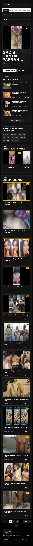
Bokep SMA (22, 137)
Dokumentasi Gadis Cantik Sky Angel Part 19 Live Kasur (20, 111)
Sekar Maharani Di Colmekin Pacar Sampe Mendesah (16, 203)
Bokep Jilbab (22, 134)
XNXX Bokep (13, 134)
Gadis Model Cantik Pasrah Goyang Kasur (19, 92)
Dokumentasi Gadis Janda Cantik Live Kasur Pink (15, 231)
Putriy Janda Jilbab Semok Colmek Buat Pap (15, 427)
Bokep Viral (6, 140)
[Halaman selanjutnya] (29, 521)
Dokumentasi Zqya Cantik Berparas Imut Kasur (16, 371)
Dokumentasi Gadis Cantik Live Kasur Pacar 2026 (20, 83)
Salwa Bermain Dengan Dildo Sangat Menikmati (14, 259)
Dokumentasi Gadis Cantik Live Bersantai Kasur (16, 455)
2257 (27, 539)
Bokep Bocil (6, 137)
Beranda (5, 10)
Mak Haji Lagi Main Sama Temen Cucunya (16, 315)
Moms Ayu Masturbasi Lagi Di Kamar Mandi (15, 343)
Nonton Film (10, 70)
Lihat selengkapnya (15, 120)
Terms (23, 539)
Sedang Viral (17, 10)
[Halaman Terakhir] (16, 525)
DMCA (4, 541)
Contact (16, 541)
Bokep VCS (5, 134)
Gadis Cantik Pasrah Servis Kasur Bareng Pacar (19, 102)
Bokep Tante (15, 137)
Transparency (22, 541)
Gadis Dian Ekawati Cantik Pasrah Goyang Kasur (16, 399)
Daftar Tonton (26, 10)
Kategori (11, 10)
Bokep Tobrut (15, 140)
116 (26, 522)
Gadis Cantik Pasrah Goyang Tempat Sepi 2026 (16, 61)
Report (12, 541)
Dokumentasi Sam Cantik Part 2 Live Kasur (11, 166)
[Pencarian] (29, 15)
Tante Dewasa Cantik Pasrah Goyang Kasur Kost (15, 512)
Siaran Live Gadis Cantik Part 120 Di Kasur (16, 287)
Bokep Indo (6, 66)
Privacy (7, 541)
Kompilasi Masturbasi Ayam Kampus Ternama (14, 483)
